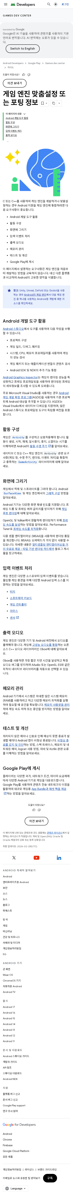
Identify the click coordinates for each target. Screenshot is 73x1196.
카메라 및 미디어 (11, 942)
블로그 (6, 905)
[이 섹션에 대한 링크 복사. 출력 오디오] (26, 633)
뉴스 (5, 899)
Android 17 (9, 1007)
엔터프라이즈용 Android (16, 882)
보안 (5, 887)
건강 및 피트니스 (11, 937)
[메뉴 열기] (5, 4)
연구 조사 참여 (10, 1111)
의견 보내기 (14, 83)
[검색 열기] (49, 4)
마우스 (14, 611)
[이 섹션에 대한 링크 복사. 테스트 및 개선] (31, 729)
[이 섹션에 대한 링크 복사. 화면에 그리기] (30, 482)
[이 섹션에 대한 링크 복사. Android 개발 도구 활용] (49, 321)
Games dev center (17, 15)
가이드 (10, 67)
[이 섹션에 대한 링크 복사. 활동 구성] (23, 430)
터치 (12, 592)
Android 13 (9, 1029)
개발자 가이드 (10, 1062)
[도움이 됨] (23, 74)
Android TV (9, 992)
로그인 (65, 4)
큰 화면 (6, 969)
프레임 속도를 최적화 (26, 529)
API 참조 (7, 1067)
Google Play (34, 63)
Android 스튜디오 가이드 (16, 1056)
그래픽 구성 (53, 493)
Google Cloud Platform (16, 1151)
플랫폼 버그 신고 (11, 1094)
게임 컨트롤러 (18, 604)
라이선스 (29, 1169)
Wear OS (8, 974)
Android (7, 876)
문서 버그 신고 (10, 1099)
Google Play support (14, 1105)
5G (4, 954)
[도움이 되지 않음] (29, 74)
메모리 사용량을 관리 (57, 705)
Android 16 (9, 1012)
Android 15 (9, 1018)
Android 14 (9, 1024)
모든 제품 (8, 1156)
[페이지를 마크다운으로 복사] (53, 103)
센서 (12, 618)
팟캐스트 (7, 910)
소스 (5, 893)
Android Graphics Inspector (20, 377)
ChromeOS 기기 (12, 980)
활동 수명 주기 (38, 446)
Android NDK (10, 1079)
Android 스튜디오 (13, 329)
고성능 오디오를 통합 (45, 645)
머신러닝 (7, 931)
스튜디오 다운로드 (12, 1073)
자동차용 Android (12, 986)
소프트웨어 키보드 (21, 598)
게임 (5, 925)
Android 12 (9, 1035)
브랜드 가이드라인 (47, 1169)
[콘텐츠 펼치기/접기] (24, 114)
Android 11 (9, 1041)
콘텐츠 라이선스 (54, 832)
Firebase (8, 1145)
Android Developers (13, 63)
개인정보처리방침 (12, 948)
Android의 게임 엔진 (35, 294)
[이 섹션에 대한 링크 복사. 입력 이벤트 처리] (35, 569)
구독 (50, 1178)
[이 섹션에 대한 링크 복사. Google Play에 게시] (43, 769)
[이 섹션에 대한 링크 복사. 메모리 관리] (26, 689)
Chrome (7, 1139)
